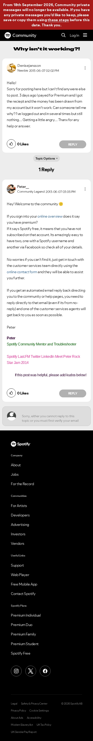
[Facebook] (45, 671)
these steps (58, 19)
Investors (18, 534)
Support (17, 565)
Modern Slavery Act (22, 725)
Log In (74, 35)
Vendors (17, 543)
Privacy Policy (18, 710)
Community (24, 35)
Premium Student (25, 643)
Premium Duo (22, 624)
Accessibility (34, 718)
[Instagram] (16, 671)
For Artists (19, 505)
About (16, 464)
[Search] (63, 35)
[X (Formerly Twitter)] (30, 671)
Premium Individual (26, 615)
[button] (85, 68)
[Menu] (85, 35)
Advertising (20, 524)
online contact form (22, 271)
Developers (20, 515)
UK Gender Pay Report (24, 732)
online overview (50, 216)
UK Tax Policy (44, 725)
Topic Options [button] (45, 158)
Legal (14, 703)
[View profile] (11, 67)
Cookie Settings (39, 710)
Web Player (20, 574)
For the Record (22, 483)
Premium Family (23, 634)
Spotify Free (20, 653)
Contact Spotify (23, 593)
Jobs (15, 474)
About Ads (17, 718)
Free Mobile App (24, 584)
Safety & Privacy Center (34, 703)
